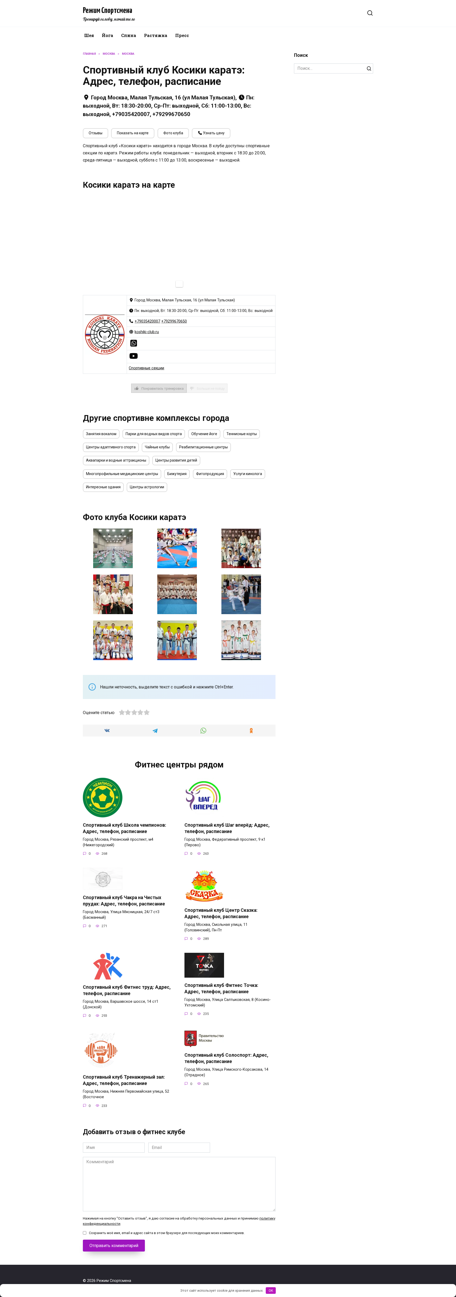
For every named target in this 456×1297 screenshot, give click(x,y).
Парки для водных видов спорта (154, 434)
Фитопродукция (210, 474)
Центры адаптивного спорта (111, 447)
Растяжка (155, 35)
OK (271, 1291)
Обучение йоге (204, 434)
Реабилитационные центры (203, 447)
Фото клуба (173, 133)
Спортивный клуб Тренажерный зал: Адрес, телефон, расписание (124, 1080)
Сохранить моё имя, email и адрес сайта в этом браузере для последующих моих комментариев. (167, 1233)
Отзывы (95, 133)
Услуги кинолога (247, 474)
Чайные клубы (157, 447)
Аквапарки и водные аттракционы (116, 460)
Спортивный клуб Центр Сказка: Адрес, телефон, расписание (221, 913)
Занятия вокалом (101, 434)
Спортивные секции (146, 368)
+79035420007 (147, 321)
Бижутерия (177, 474)
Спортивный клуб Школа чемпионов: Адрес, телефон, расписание (124, 828)
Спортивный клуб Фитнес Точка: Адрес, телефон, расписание (221, 988)
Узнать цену (213, 133)
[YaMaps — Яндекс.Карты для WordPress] (179, 284)
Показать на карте (133, 133)
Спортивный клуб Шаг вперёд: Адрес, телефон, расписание (227, 828)
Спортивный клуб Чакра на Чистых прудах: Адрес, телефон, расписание (124, 901)
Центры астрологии (147, 487)
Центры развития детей (176, 460)
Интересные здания (103, 487)
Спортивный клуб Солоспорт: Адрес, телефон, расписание (226, 1058)
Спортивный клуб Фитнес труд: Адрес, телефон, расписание (127, 990)
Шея (89, 35)
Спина (128, 35)
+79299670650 (174, 321)
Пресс (182, 35)
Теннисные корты (241, 434)
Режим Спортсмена (107, 11)
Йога (107, 35)
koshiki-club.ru (147, 332)
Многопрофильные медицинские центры (122, 474)
